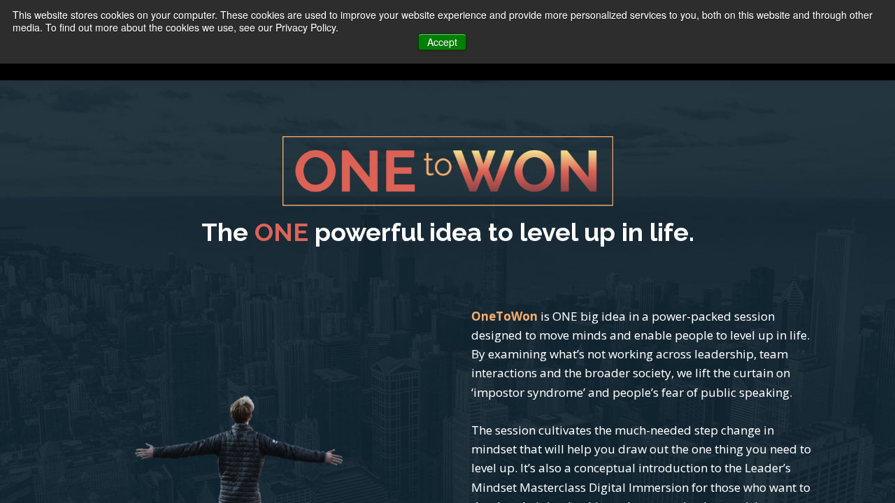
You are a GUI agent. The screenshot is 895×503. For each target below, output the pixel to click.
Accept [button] (442, 42)
